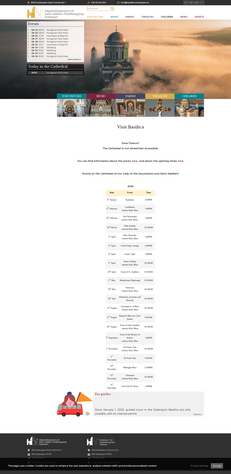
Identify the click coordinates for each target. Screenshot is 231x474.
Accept (217, 465)
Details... (197, 414)
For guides (103, 394)
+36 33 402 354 (98, 3)
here (134, 161)
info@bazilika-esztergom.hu (135, 2)
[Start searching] (112, 9)
